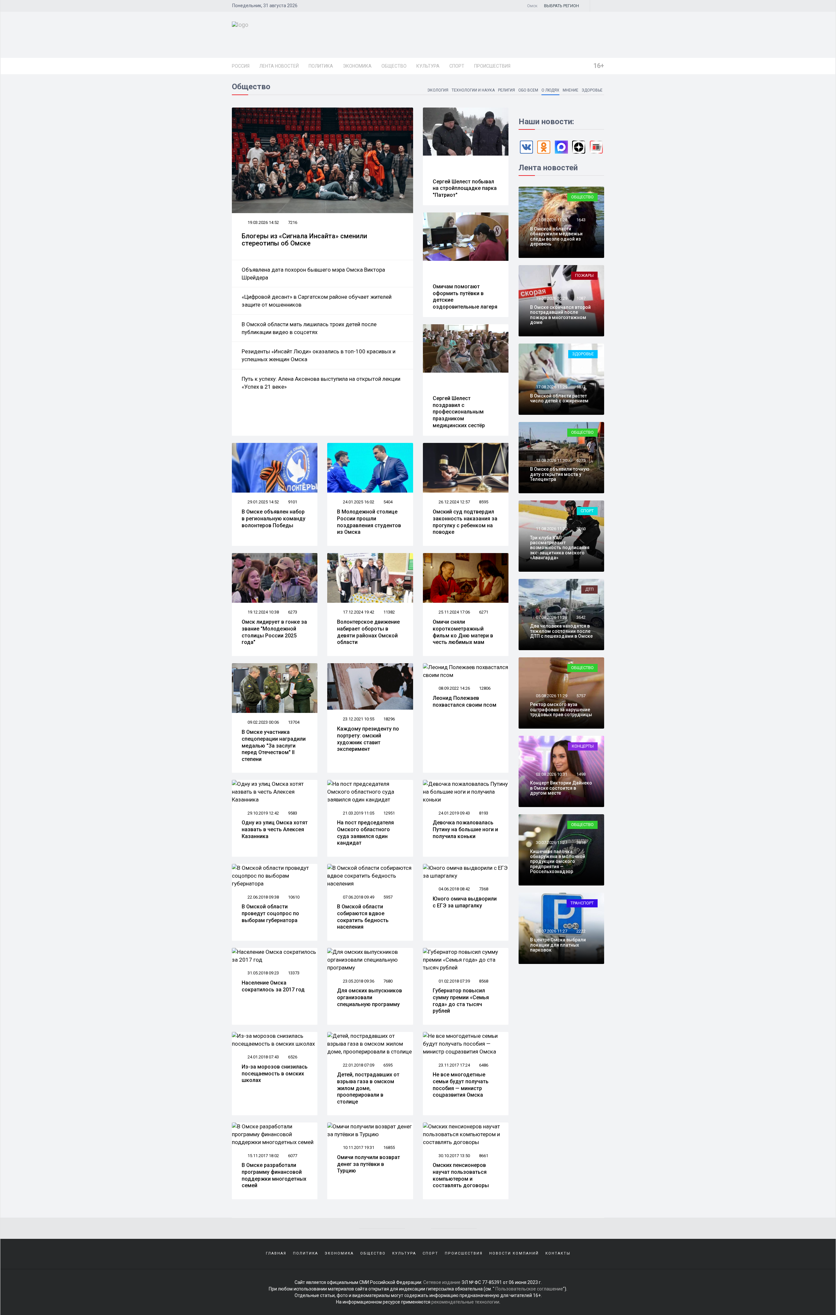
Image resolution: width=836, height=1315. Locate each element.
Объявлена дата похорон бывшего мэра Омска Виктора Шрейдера (313, 273)
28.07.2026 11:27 (551, 931)
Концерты (583, 746)
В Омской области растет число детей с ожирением (559, 398)
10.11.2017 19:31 (358, 1147)
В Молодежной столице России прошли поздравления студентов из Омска (369, 522)
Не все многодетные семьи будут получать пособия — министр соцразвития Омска (461, 1084)
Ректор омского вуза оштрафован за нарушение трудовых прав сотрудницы (561, 709)
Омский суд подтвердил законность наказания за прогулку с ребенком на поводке (465, 522)
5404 (388, 501)
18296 (389, 719)
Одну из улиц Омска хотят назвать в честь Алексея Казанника (275, 829)
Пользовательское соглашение (529, 1288)
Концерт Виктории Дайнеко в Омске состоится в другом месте (561, 788)
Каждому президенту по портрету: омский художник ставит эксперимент (368, 739)
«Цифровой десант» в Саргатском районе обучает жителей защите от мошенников (317, 301)
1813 (581, 386)
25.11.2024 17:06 (454, 612)
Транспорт (582, 903)
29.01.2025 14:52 (263, 501)
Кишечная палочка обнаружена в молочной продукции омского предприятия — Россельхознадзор (557, 861)
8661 (483, 1155)
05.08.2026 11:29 (551, 695)
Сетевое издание (441, 1282)
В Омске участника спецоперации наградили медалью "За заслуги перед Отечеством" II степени (274, 745)
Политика (321, 66)
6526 (292, 1056)
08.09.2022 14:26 (454, 688)
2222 (581, 931)
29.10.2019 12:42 (263, 813)
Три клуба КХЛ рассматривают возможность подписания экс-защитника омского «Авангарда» (559, 548)
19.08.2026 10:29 (551, 298)
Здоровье (592, 90)
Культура (428, 66)
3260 (581, 528)
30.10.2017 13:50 (454, 1155)
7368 (483, 888)
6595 (388, 1065)
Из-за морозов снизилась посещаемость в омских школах (275, 1074)
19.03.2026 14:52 (263, 222)
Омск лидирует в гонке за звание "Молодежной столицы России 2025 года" (274, 632)
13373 (293, 972)
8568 (483, 981)
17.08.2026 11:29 (551, 386)
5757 (581, 695)
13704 (293, 722)
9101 (292, 501)
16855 (389, 1147)
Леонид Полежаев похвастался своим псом (464, 701)
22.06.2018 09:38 (263, 897)
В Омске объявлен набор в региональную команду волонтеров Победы (273, 519)
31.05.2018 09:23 (263, 972)
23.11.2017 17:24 (454, 1065)
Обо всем (528, 90)
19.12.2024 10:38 (263, 612)
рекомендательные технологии (465, 1302)
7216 (292, 222)
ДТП (589, 589)
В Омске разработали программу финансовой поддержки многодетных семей (274, 1175)
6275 (581, 460)
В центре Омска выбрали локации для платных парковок (558, 945)
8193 (483, 813)
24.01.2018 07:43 (263, 1056)
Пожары (584, 275)
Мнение (570, 90)
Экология (437, 90)
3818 (581, 842)
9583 (292, 813)
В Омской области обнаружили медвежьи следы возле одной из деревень (556, 236)
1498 (581, 774)
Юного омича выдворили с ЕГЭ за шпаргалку (465, 902)
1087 (581, 298)
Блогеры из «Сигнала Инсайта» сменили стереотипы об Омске (304, 239)
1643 (581, 219)
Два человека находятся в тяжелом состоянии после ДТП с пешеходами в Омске (561, 631)
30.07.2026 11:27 (551, 842)
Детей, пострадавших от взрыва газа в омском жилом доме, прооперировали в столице (368, 1088)
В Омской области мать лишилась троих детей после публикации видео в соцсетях (309, 328)
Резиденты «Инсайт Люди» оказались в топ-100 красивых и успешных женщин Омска (318, 355)
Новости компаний (514, 1253)
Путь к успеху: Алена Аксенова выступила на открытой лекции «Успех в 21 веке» (321, 383)
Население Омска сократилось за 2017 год (273, 986)
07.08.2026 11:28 (551, 617)
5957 (388, 897)
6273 (292, 612)
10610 (293, 897)
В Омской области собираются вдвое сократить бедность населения (363, 916)
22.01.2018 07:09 (358, 1065)
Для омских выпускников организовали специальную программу (369, 997)
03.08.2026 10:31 (551, 774)
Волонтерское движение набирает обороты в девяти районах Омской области (368, 632)
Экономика (357, 66)
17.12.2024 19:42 (358, 612)
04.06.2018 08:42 (454, 888)
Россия (240, 66)
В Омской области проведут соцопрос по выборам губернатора (270, 913)
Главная (276, 1253)
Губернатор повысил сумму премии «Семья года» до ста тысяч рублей (461, 1000)
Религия (506, 90)
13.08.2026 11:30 (551, 460)
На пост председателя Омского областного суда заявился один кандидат (365, 832)
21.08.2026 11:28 (551, 219)
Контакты (558, 1253)
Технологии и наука (473, 90)
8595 (483, 501)
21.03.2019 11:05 (358, 813)
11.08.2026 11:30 (551, 528)
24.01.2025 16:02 (358, 501)
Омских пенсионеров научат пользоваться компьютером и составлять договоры (461, 1175)
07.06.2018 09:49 (358, 897)
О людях (550, 90)
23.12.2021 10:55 (358, 719)
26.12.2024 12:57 (454, 501)
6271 (483, 612)
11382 (389, 612)
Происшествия (492, 66)
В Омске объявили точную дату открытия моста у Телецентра (559, 474)
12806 (484, 688)
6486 (483, 1065)
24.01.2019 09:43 (454, 813)
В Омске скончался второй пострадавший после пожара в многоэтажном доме (560, 315)
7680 (388, 981)
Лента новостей (279, 66)
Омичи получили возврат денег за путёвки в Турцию (368, 1164)
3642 (581, 617)
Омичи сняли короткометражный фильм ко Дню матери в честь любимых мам (463, 632)
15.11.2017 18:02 (263, 1155)
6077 (292, 1155)
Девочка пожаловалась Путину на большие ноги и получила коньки (465, 829)
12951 (389, 813)
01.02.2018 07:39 (454, 981)
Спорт (456, 66)
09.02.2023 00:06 (263, 722)
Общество (394, 66)
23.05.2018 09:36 (358, 981)
